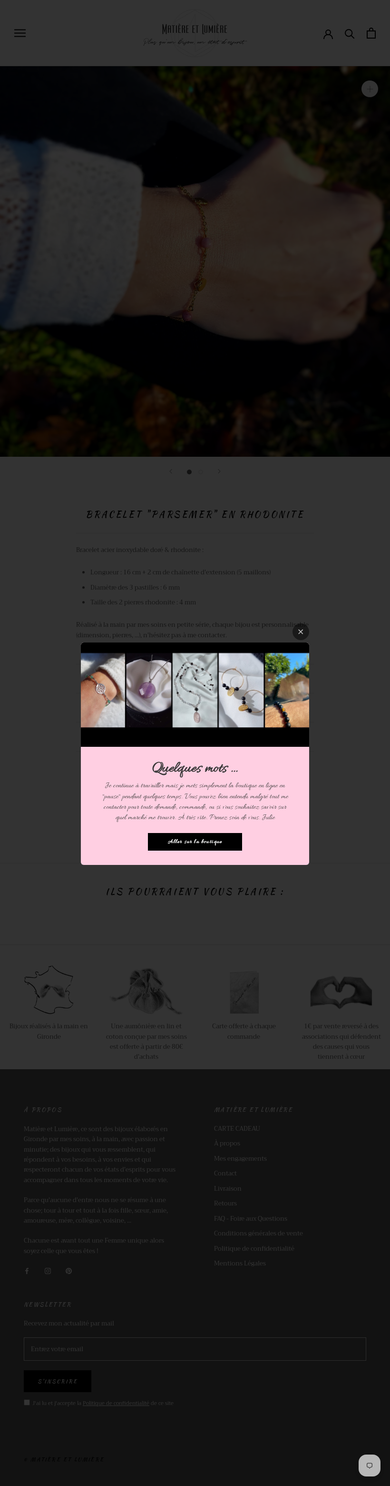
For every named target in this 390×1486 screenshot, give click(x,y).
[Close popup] (300, 631)
